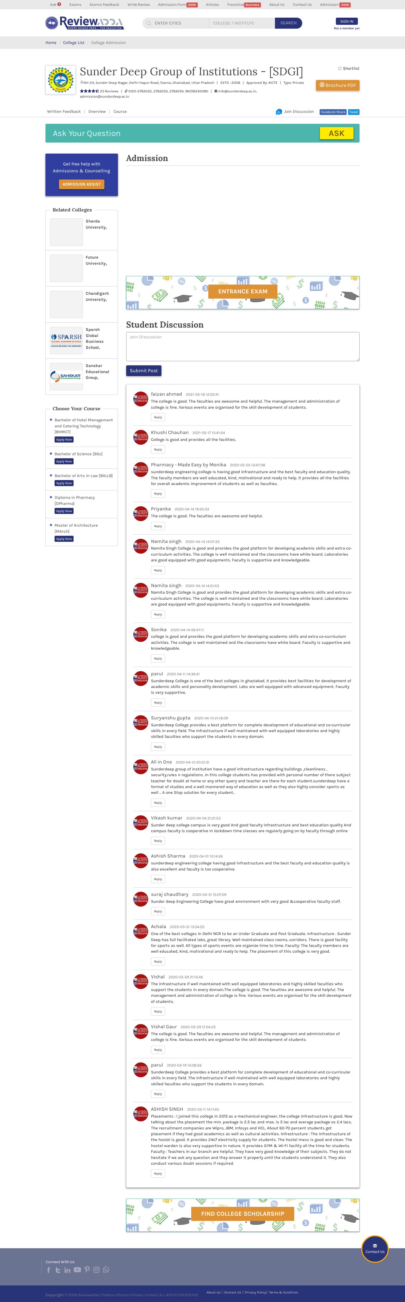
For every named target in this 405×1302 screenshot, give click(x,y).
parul (157, 674)
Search (288, 22)
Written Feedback (64, 111)
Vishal (158, 977)
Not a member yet (347, 28)
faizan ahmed (166, 394)
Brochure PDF (340, 85)
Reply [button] (158, 417)
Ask (53, 4)
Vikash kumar (166, 818)
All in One (161, 762)
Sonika (159, 629)
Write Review (139, 4)
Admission (334, 4)
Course (120, 111)
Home (50, 42)
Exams (75, 4)
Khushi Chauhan (170, 432)
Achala (158, 926)
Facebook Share (333, 112)
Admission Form (177, 4)
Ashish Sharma (168, 856)
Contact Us (302, 4)
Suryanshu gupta (170, 718)
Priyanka (161, 509)
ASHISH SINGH (167, 1109)
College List (74, 42)
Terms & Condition (283, 1292)
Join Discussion (298, 111)
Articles (212, 4)
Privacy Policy (255, 1292)
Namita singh (166, 541)
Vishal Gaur (164, 1027)
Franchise (243, 4)
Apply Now (64, 439)
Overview (97, 111)
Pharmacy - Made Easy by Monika (188, 465)
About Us (277, 4)
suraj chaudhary (169, 894)
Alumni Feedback (104, 4)
